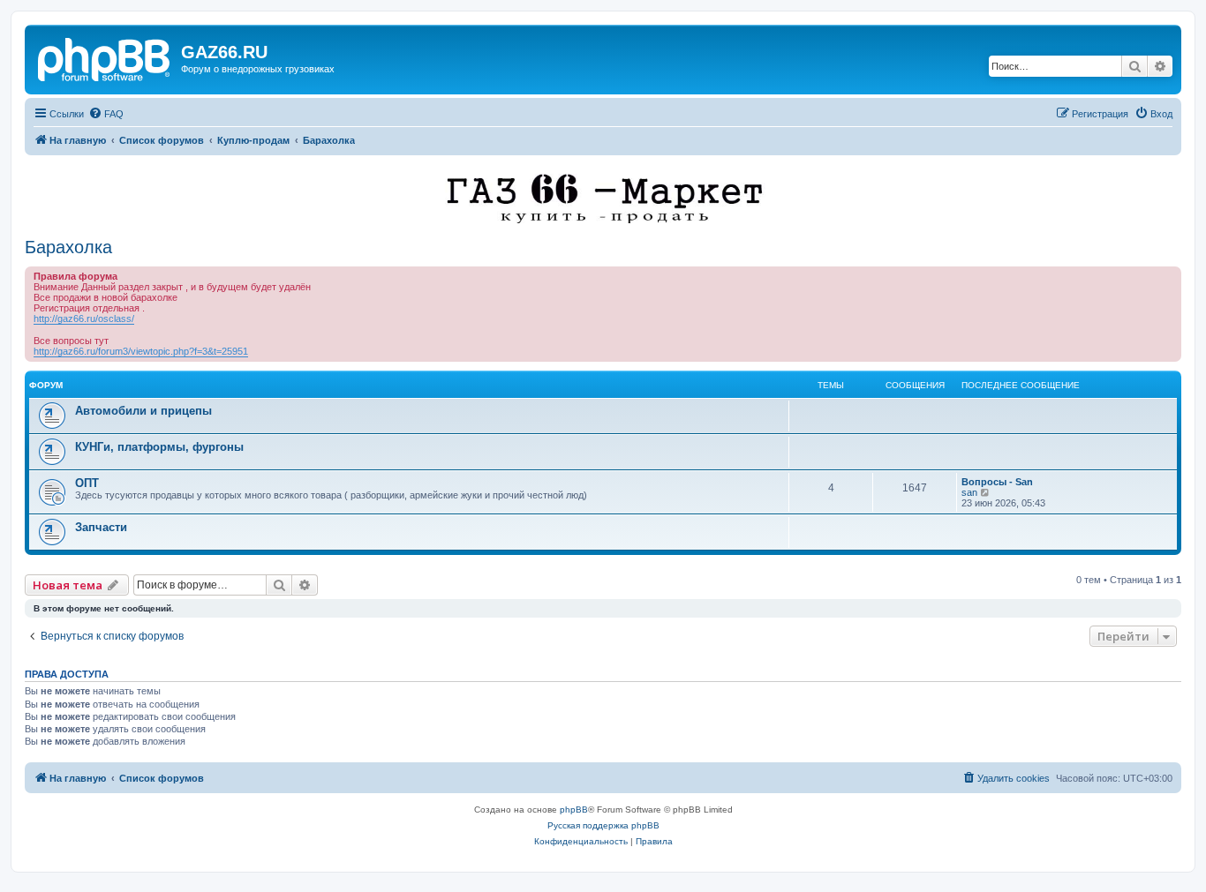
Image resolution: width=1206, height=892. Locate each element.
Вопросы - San (997, 481)
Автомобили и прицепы (143, 410)
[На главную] (105, 57)
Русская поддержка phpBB (603, 825)
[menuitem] (106, 113)
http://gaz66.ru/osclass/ (84, 318)
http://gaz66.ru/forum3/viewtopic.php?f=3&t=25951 (141, 351)
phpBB (574, 809)
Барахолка (68, 247)
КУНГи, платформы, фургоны (159, 446)
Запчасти (101, 527)
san (969, 492)
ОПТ (87, 483)
